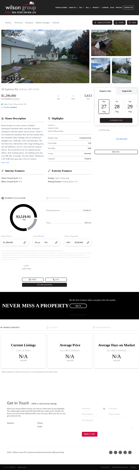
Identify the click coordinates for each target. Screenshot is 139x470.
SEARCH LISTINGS (61, 7)
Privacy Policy (105, 467)
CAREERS (105, 7)
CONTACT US (128, 7)
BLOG (112, 7)
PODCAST (119, 7)
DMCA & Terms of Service (120, 467)
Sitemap (133, 467)
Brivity (13, 467)
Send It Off (89, 434)
